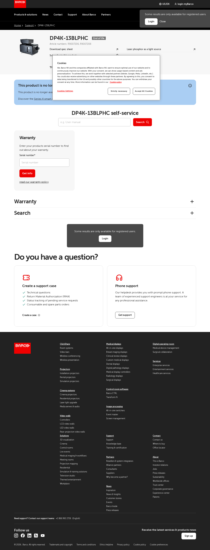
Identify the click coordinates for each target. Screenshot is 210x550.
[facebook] (23, 536)
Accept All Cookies (144, 91)
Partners (106, 14)
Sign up (189, 536)
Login (105, 238)
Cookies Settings (65, 91)
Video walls (65, 416)
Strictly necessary (119, 91)
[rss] (36, 536)
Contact (58, 14)
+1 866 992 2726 (68, 518)
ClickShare (65, 344)
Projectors (65, 369)
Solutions (64, 436)
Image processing (114, 406)
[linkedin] (29, 536)
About (156, 457)
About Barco (89, 14)
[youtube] (43, 536)
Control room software (117, 389)
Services (157, 361)
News (45, 14)
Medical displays (113, 344)
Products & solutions (25, 14)
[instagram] (16, 536)
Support (72, 14)
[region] (106, 77)
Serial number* (27, 155)
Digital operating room (163, 344)
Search (140, 122)
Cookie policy (116, 82)
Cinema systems (67, 390)
